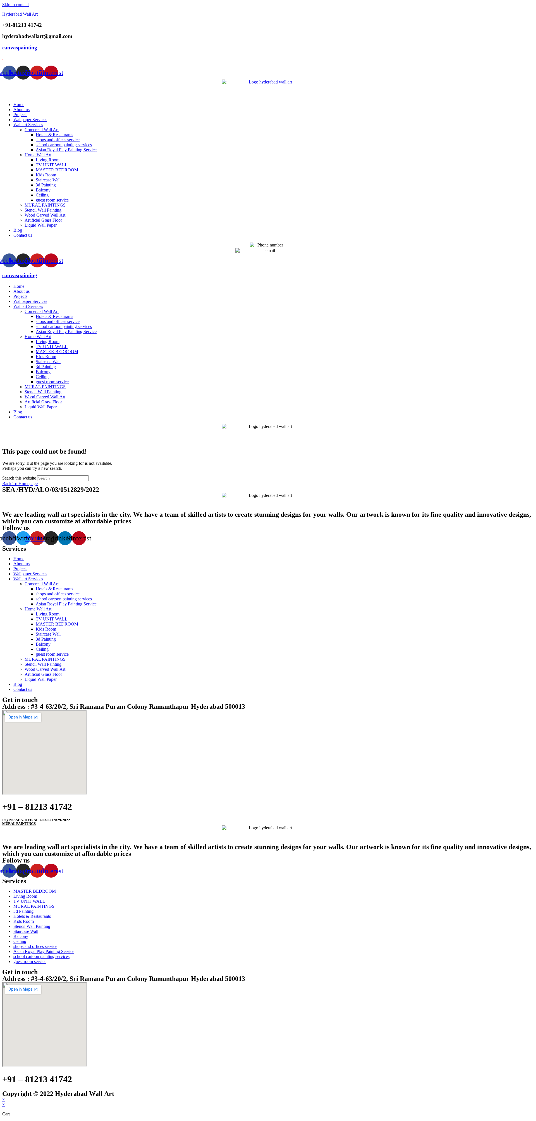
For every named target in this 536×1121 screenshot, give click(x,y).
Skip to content (15, 4)
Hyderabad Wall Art (20, 14)
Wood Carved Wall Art (45, 215)
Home (18, 104)
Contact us (22, 235)
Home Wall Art (38, 154)
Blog (17, 230)
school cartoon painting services (64, 144)
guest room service (52, 200)
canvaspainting (19, 48)
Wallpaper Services (30, 119)
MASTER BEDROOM (57, 169)
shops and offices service (58, 139)
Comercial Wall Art (42, 129)
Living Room (47, 159)
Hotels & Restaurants (54, 134)
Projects (20, 114)
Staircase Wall (48, 180)
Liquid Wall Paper (41, 225)
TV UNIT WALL (52, 164)
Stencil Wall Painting (43, 210)
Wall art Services (28, 124)
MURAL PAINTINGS (45, 205)
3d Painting (46, 185)
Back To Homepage (20, 483)
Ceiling (42, 195)
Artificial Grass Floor (43, 220)
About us (21, 109)
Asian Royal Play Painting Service (66, 149)
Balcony (43, 190)
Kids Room (46, 175)
